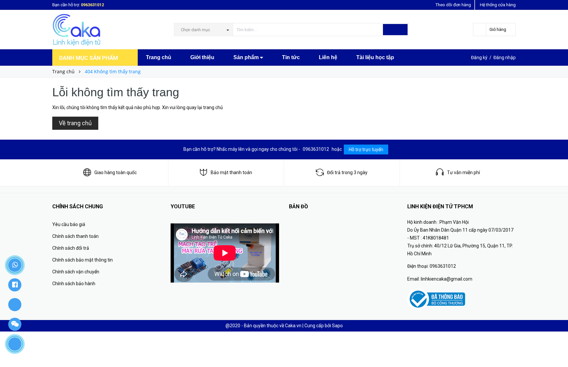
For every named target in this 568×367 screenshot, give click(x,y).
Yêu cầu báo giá (68, 224)
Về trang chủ (75, 123)
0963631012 (92, 4)
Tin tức (291, 57)
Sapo (337, 325)
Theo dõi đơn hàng (453, 4)
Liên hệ (328, 57)
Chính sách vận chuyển (75, 271)
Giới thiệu (202, 57)
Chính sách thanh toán (75, 236)
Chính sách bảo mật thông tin (82, 260)
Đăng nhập (504, 57)
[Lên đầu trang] (556, 347)
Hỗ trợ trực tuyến (366, 149)
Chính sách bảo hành (73, 283)
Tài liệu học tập (375, 57)
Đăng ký (479, 57)
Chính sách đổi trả (70, 248)
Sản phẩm (246, 57)
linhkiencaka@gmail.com (446, 279)
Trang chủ (158, 57)
